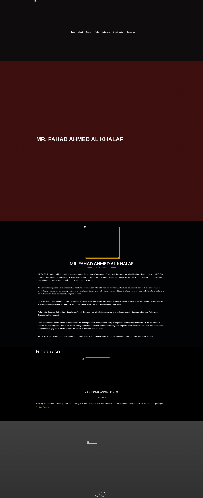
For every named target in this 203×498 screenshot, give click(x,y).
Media (96, 32)
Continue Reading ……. (45, 407)
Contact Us (131, 32)
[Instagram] (158, 31)
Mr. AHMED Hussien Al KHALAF (101, 392)
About (80, 32)
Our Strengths (118, 32)
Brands (88, 32)
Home (72, 32)
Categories (106, 32)
